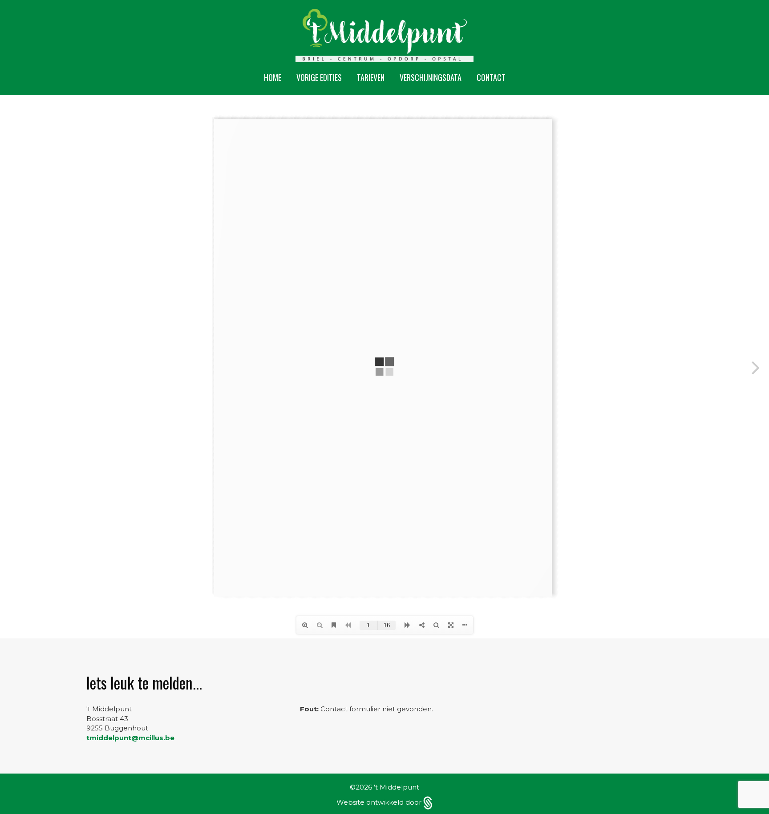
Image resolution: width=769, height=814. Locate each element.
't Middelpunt (396, 787)
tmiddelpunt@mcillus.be (130, 738)
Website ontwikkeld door (379, 802)
